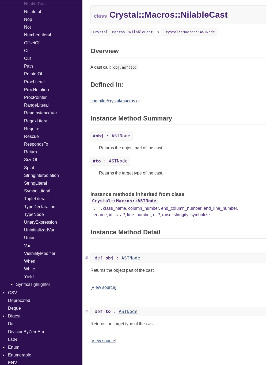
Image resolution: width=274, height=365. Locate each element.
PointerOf (33, 74)
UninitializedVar (39, 230)
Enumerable (19, 355)
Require (31, 128)
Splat (29, 167)
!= (92, 208)
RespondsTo (36, 144)
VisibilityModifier (39, 253)
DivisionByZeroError (27, 331)
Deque (14, 308)
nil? (156, 214)
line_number (139, 214)
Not (27, 27)
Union (30, 237)
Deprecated (19, 300)
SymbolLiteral (37, 191)
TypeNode (34, 214)
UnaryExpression (40, 222)
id (110, 214)
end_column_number (181, 208)
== (98, 208)
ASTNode (130, 258)
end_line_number (220, 208)
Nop (28, 19)
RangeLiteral (36, 105)
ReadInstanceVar (40, 113)
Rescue (31, 136)
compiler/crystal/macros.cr (115, 101)
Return (30, 152)
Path (28, 66)
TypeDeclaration (39, 206)
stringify (181, 214)
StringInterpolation (41, 175)
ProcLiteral (34, 82)
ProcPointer (35, 97)
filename (98, 214)
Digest (14, 316)
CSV (12, 292)
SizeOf (30, 159)
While (29, 269)
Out (27, 58)
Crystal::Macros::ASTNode (189, 32)
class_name (114, 208)
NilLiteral (32, 11)
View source (103, 287)
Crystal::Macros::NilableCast (123, 32)
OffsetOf (31, 43)
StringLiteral (35, 183)
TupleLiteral (35, 198)
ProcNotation (36, 89)
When (29, 261)
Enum (13, 347)
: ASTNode (111, 135)
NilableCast (35, 4)
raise (167, 214)
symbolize (200, 214)
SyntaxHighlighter (33, 284)
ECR (12, 339)
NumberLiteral (37, 35)
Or (26, 50)
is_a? (120, 214)
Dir (11, 323)
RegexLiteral (36, 121)
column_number (143, 208)
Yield (29, 276)
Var (27, 245)
